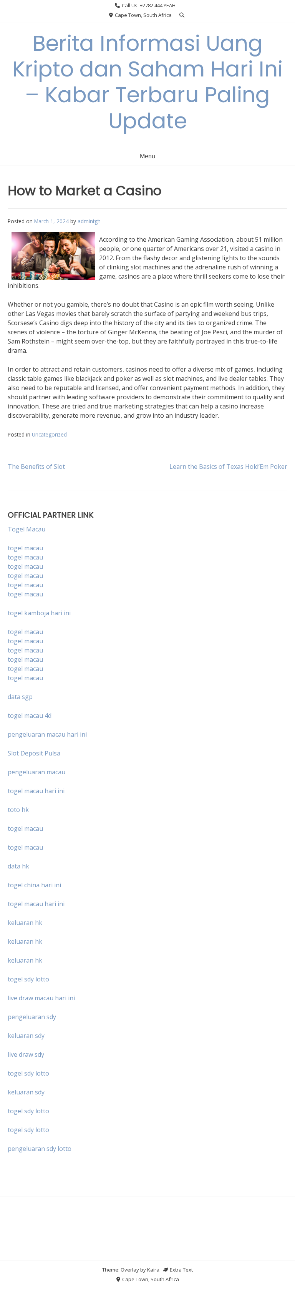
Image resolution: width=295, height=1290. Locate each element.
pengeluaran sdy (32, 1017)
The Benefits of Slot (36, 466)
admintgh (89, 221)
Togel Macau (26, 529)
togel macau (25, 557)
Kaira (153, 1269)
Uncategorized (49, 434)
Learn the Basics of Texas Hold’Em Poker (228, 466)
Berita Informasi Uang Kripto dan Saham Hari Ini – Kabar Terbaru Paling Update (147, 82)
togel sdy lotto (28, 1073)
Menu (147, 156)
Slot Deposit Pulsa (34, 753)
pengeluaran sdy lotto (39, 1148)
